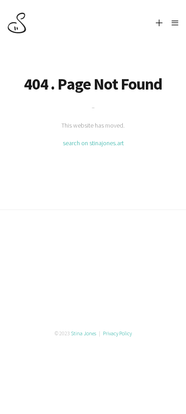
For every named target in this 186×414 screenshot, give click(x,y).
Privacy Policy (117, 333)
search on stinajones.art (93, 143)
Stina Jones (83, 333)
